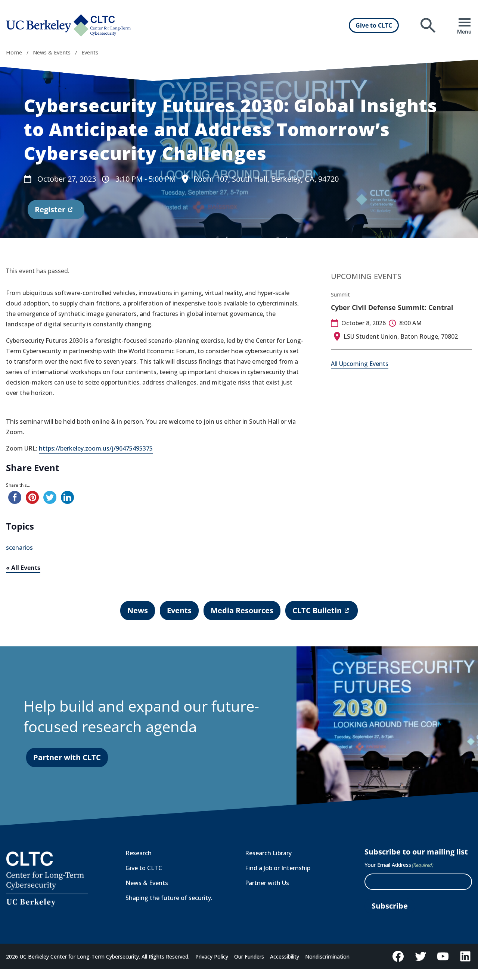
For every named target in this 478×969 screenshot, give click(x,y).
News (137, 610)
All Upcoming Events (359, 364)
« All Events (23, 568)
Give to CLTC (374, 25)
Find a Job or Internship (277, 868)
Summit (340, 294)
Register (49, 211)
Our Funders (249, 956)
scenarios (19, 547)
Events (89, 52)
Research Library (268, 853)
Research (138, 853)
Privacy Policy (211, 956)
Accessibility (284, 956)
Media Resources (242, 610)
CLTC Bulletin (317, 612)
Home (14, 52)
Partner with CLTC (67, 757)
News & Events (52, 52)
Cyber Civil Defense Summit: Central (392, 307)
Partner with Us (267, 883)
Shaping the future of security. (168, 898)
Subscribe (390, 906)
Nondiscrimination (327, 956)
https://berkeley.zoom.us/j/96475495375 (96, 448)
